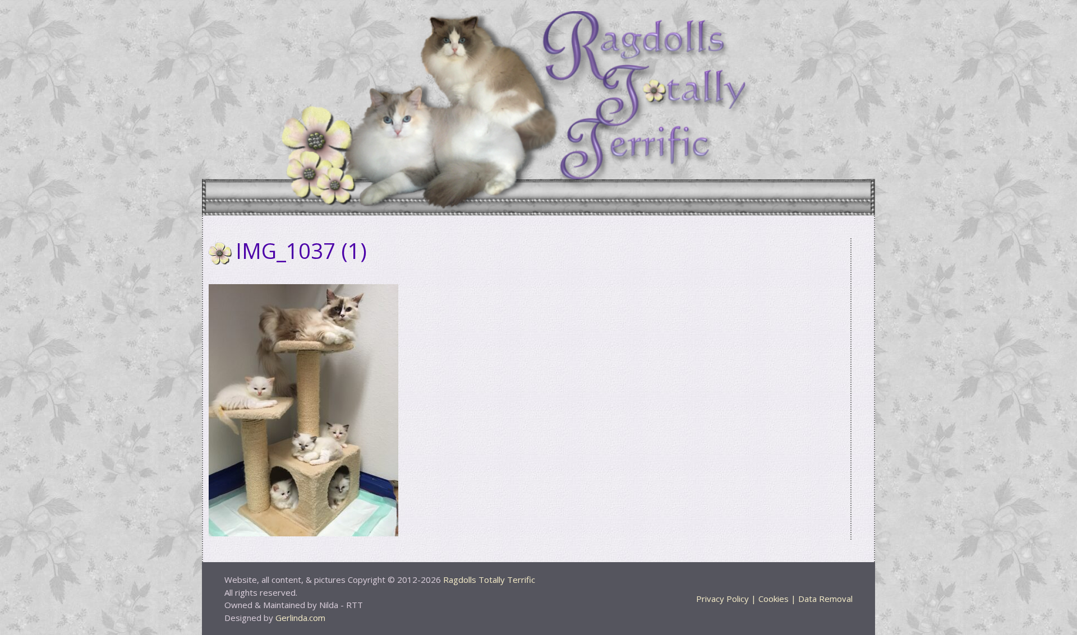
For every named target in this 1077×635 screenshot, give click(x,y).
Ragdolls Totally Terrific (489, 579)
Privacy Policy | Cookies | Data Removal (774, 598)
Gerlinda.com (300, 617)
